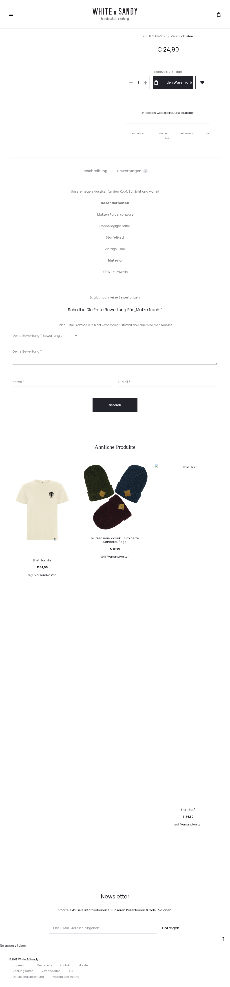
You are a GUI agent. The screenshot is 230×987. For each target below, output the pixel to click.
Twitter (162, 133)
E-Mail (124, 382)
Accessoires (165, 113)
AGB (72, 971)
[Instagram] (220, 959)
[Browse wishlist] (202, 82)
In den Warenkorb (177, 82)
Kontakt (65, 965)
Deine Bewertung (27, 335)
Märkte (83, 965)
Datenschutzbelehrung (28, 977)
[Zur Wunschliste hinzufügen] (69, 469)
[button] (131, 82)
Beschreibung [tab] (94, 170)
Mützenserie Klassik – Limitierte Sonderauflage (115, 540)
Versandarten (51, 971)
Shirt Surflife (42, 560)
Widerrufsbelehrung (65, 977)
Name (18, 382)
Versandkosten (182, 36)
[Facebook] (210, 959)
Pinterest (187, 133)
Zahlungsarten (23, 971)
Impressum (21, 965)
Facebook (138, 133)
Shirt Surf (188, 809)
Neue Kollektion (185, 113)
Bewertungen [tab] (131, 170)
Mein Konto (44, 965)
